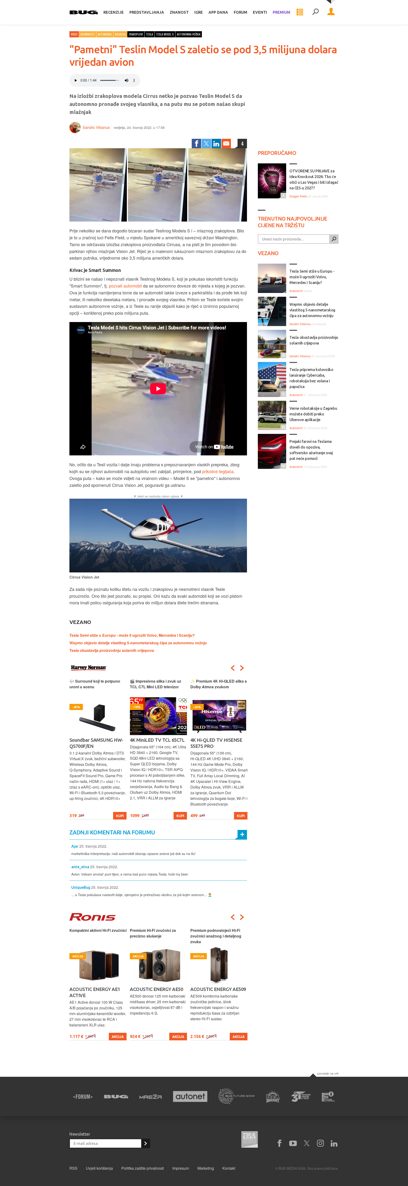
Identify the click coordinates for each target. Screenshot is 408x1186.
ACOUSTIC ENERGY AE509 (158, 989)
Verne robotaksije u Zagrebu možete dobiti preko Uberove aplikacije (313, 414)
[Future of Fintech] (328, 1096)
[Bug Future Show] (237, 1096)
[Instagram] (320, 1143)
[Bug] (116, 1096)
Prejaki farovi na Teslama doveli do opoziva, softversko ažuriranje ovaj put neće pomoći (311, 450)
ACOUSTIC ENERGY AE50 (96, 989)
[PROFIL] (331, 12)
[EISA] (249, 1140)
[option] (98, 749)
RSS (73, 1168)
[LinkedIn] (216, 143)
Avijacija (120, 34)
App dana (218, 12)
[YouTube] (293, 1143)
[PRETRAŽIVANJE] (315, 12)
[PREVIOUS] (233, 668)
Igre (198, 12)
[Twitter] (206, 143)
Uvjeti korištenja (99, 1168)
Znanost (179, 12)
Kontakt (228, 1168)
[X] (306, 1143)
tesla (149, 34)
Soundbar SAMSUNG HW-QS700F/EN (96, 743)
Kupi (120, 815)
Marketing (205, 1168)
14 (282, 465)
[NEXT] (242, 668)
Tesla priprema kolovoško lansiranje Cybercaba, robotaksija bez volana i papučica (311, 378)
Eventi (260, 12)
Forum (240, 12)
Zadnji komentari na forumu (112, 832)
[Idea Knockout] (272, 1096)
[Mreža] (151, 1096)
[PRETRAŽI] (334, 239)
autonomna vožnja (188, 34)
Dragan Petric (298, 196)
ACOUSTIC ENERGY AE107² (218, 989)
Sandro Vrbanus (96, 127)
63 (282, 427)
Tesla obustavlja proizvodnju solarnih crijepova (111, 650)
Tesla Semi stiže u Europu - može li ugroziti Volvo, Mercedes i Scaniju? (132, 635)
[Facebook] (196, 143)
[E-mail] (226, 143)
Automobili (105, 34)
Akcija (118, 1036)
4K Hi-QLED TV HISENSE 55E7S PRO (216, 743)
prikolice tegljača (218, 471)
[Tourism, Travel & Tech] (300, 1097)
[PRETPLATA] (145, 1143)
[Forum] (82, 1096)
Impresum (180, 1168)
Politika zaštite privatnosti (142, 1168)
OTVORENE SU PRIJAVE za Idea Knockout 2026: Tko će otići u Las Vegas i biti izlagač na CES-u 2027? (313, 179)
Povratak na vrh (328, 1073)
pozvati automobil (125, 286)
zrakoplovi (136, 34)
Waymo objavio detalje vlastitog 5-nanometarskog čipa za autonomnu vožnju (138, 642)
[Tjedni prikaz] (299, 12)
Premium (281, 12)
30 (282, 355)
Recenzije (113, 12)
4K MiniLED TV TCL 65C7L (157, 740)
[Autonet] (190, 1096)
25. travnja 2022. (93, 846)
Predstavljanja (146, 12)
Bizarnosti (88, 34)
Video (74, 34)
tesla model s (165, 34)
